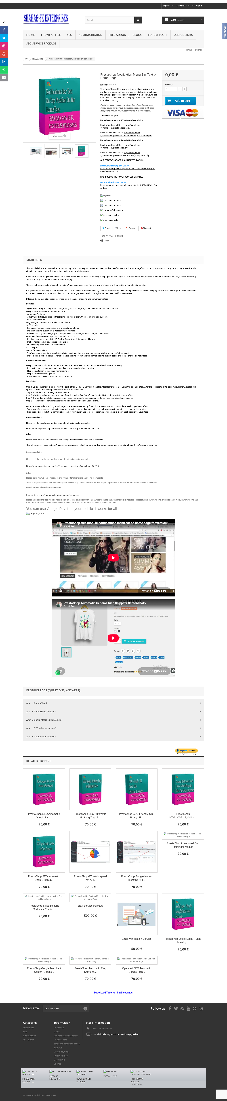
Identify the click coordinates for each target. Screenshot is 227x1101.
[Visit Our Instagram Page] (4, 46)
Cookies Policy (60, 1040)
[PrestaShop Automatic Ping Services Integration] (90, 960)
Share (118, 228)
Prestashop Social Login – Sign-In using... (183, 940)
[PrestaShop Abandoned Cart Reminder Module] (183, 835)
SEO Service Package (41, 43)
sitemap (198, 50)
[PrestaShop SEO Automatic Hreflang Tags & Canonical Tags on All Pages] (90, 789)
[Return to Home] (26, 59)
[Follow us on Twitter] (4, 38)
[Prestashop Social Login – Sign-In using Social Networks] (183, 914)
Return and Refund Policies (66, 1036)
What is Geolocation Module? (41, 736)
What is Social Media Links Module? (44, 720)
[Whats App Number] (4, 70)
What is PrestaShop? (36, 703)
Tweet (107, 228)
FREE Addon (117, 35)
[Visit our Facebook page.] (4, 30)
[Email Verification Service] (136, 914)
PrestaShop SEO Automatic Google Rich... (44, 815)
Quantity (168, 84)
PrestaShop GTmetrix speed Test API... (90, 878)
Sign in (199, 5)
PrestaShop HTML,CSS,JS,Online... (183, 815)
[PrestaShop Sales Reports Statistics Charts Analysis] (44, 897)
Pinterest (147, 228)
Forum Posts (157, 35)
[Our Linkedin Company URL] (4, 62)
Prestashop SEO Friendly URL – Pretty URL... (136, 815)
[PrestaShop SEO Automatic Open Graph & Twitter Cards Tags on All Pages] (44, 851)
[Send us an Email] (4, 77)
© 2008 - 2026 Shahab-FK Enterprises (39, 1095)
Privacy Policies (61, 1056)
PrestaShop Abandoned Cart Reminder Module (183, 845)
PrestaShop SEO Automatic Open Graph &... (44, 878)
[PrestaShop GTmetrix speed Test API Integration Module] (90, 851)
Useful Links (183, 35)
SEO (69, 35)
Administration (90, 35)
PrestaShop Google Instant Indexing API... (136, 878)
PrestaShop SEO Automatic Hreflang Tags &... (90, 815)
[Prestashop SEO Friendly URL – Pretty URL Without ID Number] (136, 789)
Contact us (59, 1028)
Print (107, 241)
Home (30, 35)
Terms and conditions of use (67, 1044)
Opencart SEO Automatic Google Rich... (136, 970)
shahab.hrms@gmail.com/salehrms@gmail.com (118, 1034)
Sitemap (57, 1064)
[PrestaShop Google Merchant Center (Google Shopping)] (44, 960)
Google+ (132, 228)
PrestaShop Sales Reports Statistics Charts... (44, 907)
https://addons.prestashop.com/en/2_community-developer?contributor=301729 (62, 466)
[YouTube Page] (4, 54)
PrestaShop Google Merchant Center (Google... (44, 970)
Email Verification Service (136, 938)
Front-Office (51, 35)
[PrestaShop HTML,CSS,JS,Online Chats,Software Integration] (183, 789)
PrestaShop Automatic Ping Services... (90, 970)
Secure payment (61, 1052)
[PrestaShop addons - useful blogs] (51, 19)
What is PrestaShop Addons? (41, 711)
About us (58, 1048)
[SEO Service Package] (90, 897)
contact (189, 50)
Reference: (105, 85)
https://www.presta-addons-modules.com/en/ (59, 495)
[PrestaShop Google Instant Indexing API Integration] (136, 851)
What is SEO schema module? (41, 728)
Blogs (137, 35)
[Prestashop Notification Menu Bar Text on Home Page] (36, 151)
